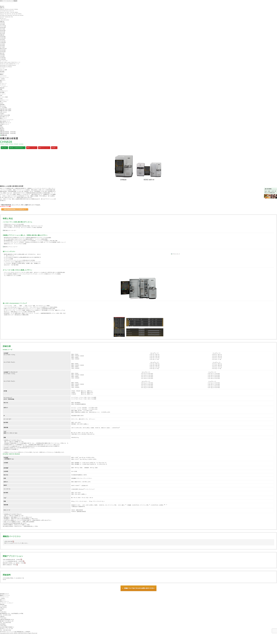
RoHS (4, 579)
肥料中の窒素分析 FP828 (9, 564)
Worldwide (3, 106)
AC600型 (2, 45)
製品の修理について (5, 121)
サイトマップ (10, 631)
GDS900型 (3, 50)
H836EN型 (3, 30)
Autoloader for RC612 (6, 66)
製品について (3, 118)
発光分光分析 (3, 48)
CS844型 (2, 22)
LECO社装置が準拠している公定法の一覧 (13, 578)
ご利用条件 (27, 631)
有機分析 (2, 35)
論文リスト (3, 80)
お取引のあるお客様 (5, 115)
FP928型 (2, 54)
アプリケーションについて (6, 119)
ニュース (2, 68)
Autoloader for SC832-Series (8, 65)
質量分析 (2, 7)
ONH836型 (3, 27)
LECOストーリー (4, 100)
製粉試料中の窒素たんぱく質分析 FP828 (13, 563)
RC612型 (2, 33)
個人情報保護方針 (19, 631)
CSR (1, 98)
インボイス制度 (4, 97)
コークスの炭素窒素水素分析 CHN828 (13, 561)
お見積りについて (4, 124)
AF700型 (2, 47)
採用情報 (2, 104)
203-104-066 (9, 541)
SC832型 (2, 39)
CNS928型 (3, 36)
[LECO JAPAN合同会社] (4, 4)
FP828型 (2, 56)
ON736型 (2, 29)
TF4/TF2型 (3, 26)
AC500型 (2, 44)
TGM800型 (3, 42)
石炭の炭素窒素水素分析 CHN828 (12, 559)
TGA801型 (3, 41)
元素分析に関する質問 (5, 109)
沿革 (1, 95)
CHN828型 (3, 38)
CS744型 (2, 24)
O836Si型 (2, 32)
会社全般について (4, 116)
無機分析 (2, 21)
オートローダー (4, 60)
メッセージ (3, 94)
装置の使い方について (5, 122)
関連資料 (2, 88)
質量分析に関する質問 (5, 110)
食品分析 (2, 53)
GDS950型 (3, 51)
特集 (1, 89)
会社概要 (2, 92)
